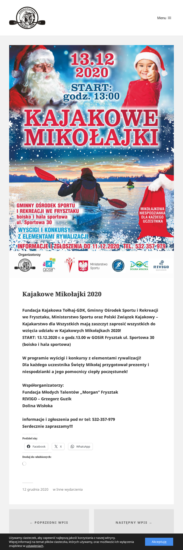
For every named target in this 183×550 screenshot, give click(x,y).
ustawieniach (34, 546)
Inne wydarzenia (69, 489)
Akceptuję (159, 542)
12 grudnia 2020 (35, 489)
